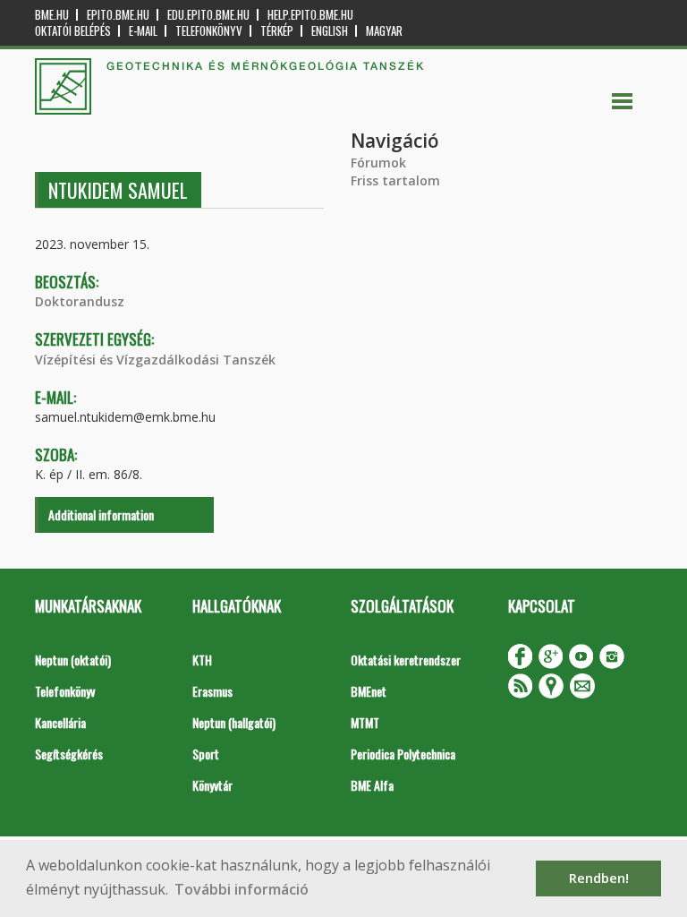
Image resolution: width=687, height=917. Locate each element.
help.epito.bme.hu (310, 15)
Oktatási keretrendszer (406, 659)
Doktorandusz (79, 301)
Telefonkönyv (208, 31)
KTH (202, 659)
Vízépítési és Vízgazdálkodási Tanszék (155, 359)
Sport (205, 753)
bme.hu (52, 15)
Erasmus (212, 690)
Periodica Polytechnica (403, 753)
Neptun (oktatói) (73, 659)
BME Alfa (372, 785)
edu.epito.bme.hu (208, 15)
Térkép (276, 31)
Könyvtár (212, 785)
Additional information (101, 514)
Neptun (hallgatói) (234, 722)
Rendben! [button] (599, 878)
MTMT (365, 722)
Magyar (384, 31)
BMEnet (368, 690)
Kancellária (60, 722)
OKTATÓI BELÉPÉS (73, 31)
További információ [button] (241, 889)
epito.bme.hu (118, 15)
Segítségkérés (69, 753)
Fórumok (378, 162)
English (329, 31)
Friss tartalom (395, 180)
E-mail (143, 31)
